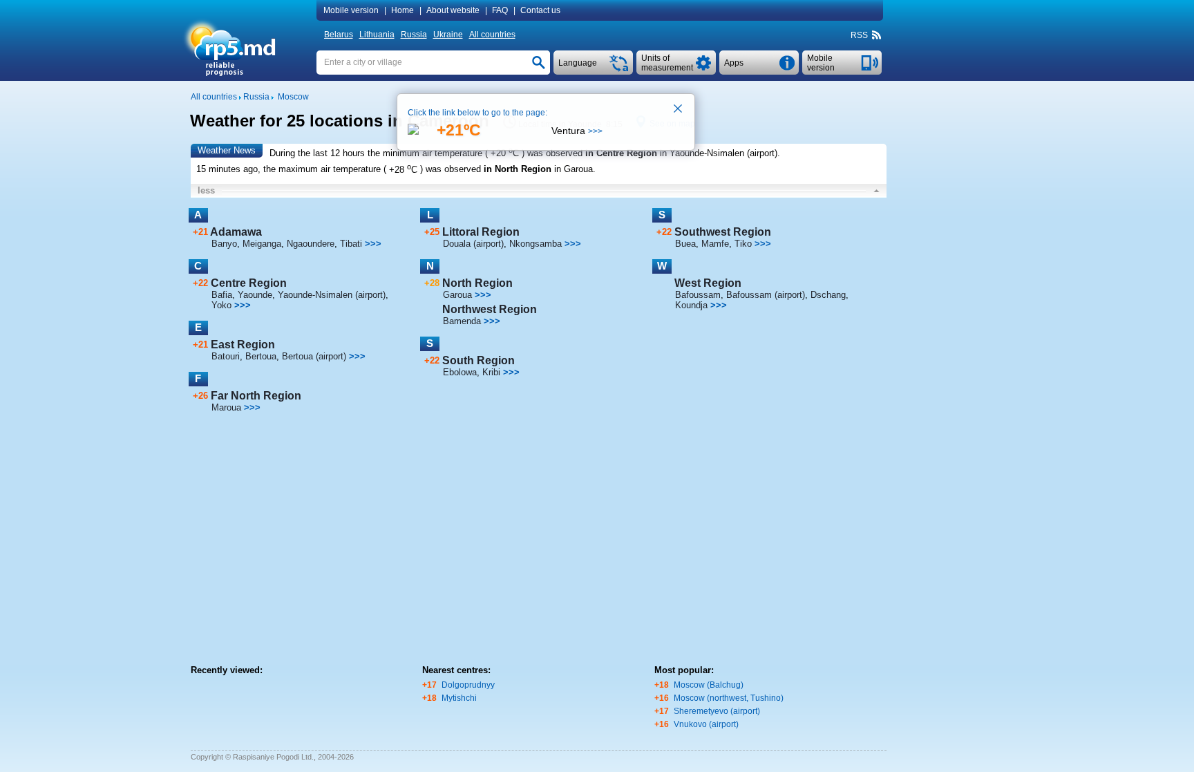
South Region (478, 360)
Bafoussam (698, 295)
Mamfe (715, 243)
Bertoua (260, 356)
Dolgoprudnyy (468, 685)
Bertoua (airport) (314, 356)
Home (402, 10)
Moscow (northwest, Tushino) (729, 698)
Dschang (828, 295)
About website (453, 10)
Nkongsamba (535, 243)
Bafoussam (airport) (765, 295)
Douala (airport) (473, 243)
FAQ (500, 10)
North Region (477, 283)
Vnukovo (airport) (706, 724)
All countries (492, 34)
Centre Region (249, 283)
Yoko (221, 305)
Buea (685, 243)
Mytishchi (459, 698)
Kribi (491, 372)
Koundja (691, 305)
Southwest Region (722, 232)
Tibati (351, 243)
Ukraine (448, 34)
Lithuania (377, 34)
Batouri (225, 356)
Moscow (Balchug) (708, 685)
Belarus (338, 34)
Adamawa (236, 232)
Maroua (226, 407)
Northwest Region (489, 309)
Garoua (457, 295)
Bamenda (462, 321)
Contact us (540, 10)
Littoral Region (481, 232)
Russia (414, 34)
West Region (707, 283)
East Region (243, 344)
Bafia (221, 295)
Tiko (743, 243)
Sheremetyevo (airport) (717, 711)
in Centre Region (621, 153)
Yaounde (255, 295)
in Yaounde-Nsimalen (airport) (718, 153)
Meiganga (262, 243)
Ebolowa (460, 372)
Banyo (224, 243)
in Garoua (573, 169)
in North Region (517, 169)
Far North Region (256, 396)
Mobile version (351, 10)
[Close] (678, 109)
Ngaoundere (310, 243)
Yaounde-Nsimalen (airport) (332, 295)
